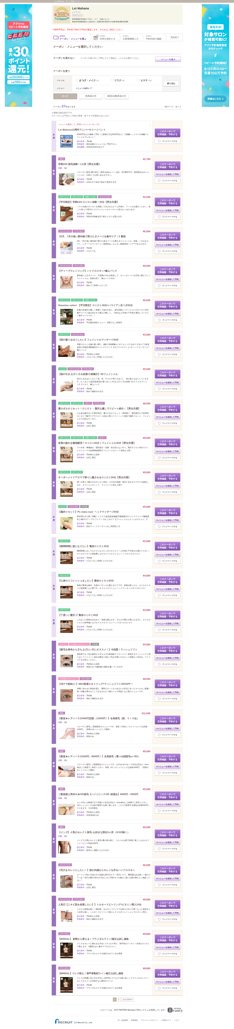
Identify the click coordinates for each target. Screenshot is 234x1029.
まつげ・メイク (89, 80)
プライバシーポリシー (149, 1020)
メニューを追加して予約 (168, 174)
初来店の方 (90, 96)
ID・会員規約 (123, 1020)
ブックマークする (169, 141)
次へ (177, 107)
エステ (146, 80)
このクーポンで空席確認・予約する (167, 133)
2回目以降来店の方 (116, 96)
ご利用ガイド (166, 1020)
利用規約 (134, 1020)
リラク (120, 80)
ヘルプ (176, 1020)
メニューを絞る (82, 88)
